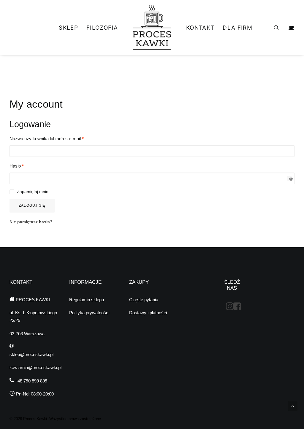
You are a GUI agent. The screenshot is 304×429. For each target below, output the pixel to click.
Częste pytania (143, 299)
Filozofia (102, 27)
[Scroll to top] (292, 405)
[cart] (290, 27)
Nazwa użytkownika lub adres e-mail (47, 138)
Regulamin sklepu (86, 299)
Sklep (68, 27)
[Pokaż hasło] (289, 178)
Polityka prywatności (89, 312)
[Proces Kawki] (152, 27)
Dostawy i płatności (148, 312)
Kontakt (200, 27)
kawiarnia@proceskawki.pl (35, 367)
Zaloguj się (32, 205)
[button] (280, 27)
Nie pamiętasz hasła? (31, 222)
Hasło (17, 165)
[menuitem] (68, 27)
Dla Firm (237, 27)
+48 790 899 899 (30, 380)
